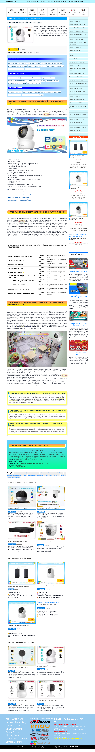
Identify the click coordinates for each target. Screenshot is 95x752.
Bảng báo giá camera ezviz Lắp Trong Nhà (51, 63)
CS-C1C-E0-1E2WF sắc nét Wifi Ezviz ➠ (18, 667)
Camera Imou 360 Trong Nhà (76, 119)
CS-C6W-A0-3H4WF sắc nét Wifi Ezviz (17, 508)
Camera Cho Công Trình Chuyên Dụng (77, 69)
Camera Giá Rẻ (13, 725)
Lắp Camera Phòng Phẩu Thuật (77, 62)
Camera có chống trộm (75, 65)
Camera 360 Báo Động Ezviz (76, 18)
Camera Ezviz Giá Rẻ (23, 18)
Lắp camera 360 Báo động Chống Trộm (77, 106)
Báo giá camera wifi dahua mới (16, 69)
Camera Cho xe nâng (74, 50)
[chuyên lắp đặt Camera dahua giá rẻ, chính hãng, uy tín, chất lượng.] (40, 722)
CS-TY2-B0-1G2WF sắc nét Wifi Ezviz (17, 700)
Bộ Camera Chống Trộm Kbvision (31, 92)
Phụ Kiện (73, 1)
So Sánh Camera (14, 728)
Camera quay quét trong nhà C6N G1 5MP (48, 586)
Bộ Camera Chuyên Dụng (14, 95)
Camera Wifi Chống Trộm (52, 80)
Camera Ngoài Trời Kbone (75, 88)
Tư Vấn (80, 1)
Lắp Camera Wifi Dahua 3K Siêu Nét (17, 83)
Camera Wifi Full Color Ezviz (76, 39)
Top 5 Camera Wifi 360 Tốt (75, 76)
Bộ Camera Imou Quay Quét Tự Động (47, 604)
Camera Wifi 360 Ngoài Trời (76, 134)
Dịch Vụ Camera (14, 735)
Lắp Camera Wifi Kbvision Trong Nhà (35, 80)
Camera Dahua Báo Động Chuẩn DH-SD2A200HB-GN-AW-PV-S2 (43, 475)
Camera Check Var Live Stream (32, 69)
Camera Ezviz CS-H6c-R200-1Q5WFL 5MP (18, 625)
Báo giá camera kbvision (34, 63)
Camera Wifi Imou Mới (75, 96)
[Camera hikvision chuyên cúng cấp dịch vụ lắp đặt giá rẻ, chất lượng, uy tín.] (40, 738)
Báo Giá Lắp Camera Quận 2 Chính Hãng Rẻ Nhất (26, 473)
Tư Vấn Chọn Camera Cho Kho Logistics (76, 54)
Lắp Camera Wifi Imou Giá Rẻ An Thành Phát (52, 473)
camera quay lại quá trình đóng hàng (17, 66)
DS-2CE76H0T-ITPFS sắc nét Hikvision (47, 542)
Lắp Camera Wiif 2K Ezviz (48, 78)
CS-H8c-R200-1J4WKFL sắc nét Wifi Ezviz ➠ (48, 508)
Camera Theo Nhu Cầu (56, 1)
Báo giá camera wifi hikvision (76, 103)
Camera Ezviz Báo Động (75, 21)
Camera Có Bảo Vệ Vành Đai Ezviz (77, 24)
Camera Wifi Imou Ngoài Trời (34, 78)
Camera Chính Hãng (44, 1)
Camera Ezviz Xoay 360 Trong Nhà (77, 127)
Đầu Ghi (67, 1)
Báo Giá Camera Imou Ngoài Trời (55, 66)
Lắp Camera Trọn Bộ (31, 1)
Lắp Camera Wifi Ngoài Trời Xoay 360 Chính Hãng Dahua (77, 115)
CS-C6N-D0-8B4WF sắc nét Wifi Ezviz (24, 22)
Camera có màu (14, 741)
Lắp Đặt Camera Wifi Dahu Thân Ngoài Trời (77, 92)
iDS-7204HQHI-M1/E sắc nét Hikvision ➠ (18, 541)
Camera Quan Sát (12, 18)
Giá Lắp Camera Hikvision (78, 271)
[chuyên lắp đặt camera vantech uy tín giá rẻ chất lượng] (40, 734)
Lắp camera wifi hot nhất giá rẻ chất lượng (32, 95)
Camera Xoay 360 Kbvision (76, 111)
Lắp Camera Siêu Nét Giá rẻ (15, 92)
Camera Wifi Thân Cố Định (33, 83)
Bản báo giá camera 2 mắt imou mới (17, 63)
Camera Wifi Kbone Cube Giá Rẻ (77, 99)
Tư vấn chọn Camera (16, 738)
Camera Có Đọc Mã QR (75, 47)
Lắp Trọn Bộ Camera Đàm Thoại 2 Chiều (51, 92)
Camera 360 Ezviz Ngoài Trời (76, 28)
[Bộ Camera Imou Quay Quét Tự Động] (48, 602)
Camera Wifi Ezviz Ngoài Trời (36, 18)
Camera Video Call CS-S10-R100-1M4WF (18, 586)
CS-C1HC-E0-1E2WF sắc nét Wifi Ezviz (47, 700)
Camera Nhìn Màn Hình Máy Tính (77, 73)
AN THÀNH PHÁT (14, 719)
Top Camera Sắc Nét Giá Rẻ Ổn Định (37, 66)
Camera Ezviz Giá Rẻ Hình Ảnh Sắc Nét (78, 35)
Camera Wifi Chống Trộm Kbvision (16, 80)
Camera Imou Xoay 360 (75, 130)
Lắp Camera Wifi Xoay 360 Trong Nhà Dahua (77, 123)
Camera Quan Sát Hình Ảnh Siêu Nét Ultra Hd (77, 43)
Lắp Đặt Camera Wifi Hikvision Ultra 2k (78, 84)
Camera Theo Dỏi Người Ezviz (76, 31)
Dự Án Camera (13, 732)
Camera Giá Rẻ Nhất (74, 59)
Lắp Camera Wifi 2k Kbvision (76, 80)
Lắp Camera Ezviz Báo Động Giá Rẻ (17, 78)
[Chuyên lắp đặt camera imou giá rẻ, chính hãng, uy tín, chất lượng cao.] (40, 726)
